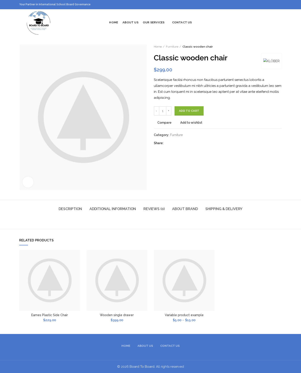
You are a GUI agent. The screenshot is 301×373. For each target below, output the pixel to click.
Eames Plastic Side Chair (49, 315)
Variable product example (184, 315)
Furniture (172, 46)
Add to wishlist (191, 122)
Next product (279, 47)
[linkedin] (185, 143)
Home (158, 46)
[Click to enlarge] (27, 182)
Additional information (112, 209)
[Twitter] (174, 143)
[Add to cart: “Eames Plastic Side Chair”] (76, 267)
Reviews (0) (154, 209)
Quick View (76, 277)
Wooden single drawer (117, 315)
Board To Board (142, 367)
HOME (125, 345)
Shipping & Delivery (223, 209)
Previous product (271, 47)
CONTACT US (170, 345)
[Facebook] (168, 143)
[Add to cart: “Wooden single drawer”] (143, 267)
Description (70, 209)
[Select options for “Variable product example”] (211, 267)
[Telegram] (190, 143)
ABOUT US (145, 345)
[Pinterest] (179, 143)
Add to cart (189, 110)
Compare (164, 122)
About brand (185, 209)
